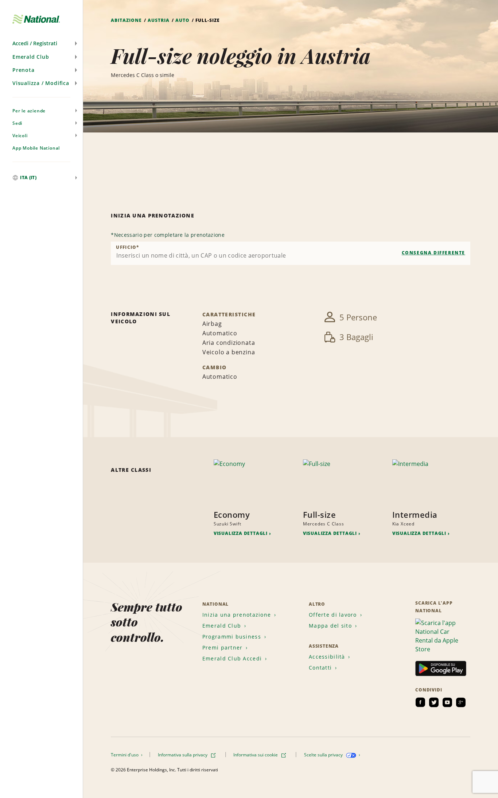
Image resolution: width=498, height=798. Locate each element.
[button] (41, 43)
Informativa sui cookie (256, 755)
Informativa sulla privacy (183, 755)
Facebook (420, 702)
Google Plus (461, 702)
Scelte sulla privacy (324, 755)
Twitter (434, 702)
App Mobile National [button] (36, 148)
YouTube (447, 702)
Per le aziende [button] (29, 111)
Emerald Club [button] (30, 56)
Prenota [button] (23, 69)
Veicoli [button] (20, 135)
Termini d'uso (125, 755)
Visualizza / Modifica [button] (40, 83)
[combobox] (290, 253)
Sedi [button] (17, 123)
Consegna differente (433, 253)
